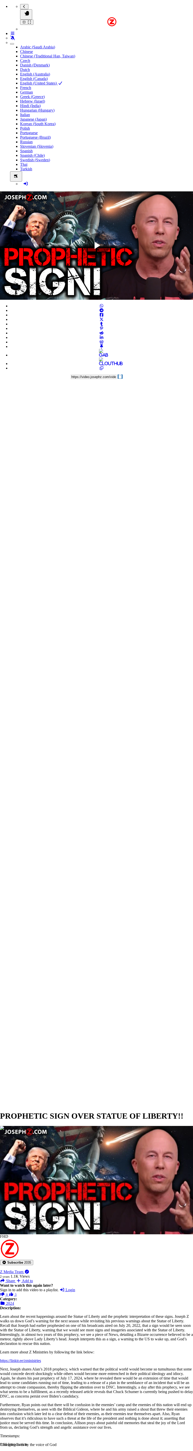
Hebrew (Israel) (32, 101)
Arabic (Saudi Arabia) (37, 47)
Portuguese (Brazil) (35, 137)
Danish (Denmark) (35, 65)
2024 (9, 1303)
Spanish (26, 151)
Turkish (26, 169)
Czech (25, 60)
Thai (23, 164)
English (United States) (39, 83)
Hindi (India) (30, 106)
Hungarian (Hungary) (37, 110)
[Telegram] (101, 310)
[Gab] (101, 355)
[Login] (25, 183)
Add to (27, 1281)
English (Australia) (35, 74)
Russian (26, 142)
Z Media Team (12, 1272)
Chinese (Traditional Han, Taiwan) (47, 56)
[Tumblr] (101, 324)
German (26, 92)
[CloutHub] (101, 363)
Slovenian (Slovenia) (36, 146)
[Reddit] (101, 333)
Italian (25, 115)
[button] (16, 1262)
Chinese (26, 51)
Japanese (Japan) (33, 119)
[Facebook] (101, 315)
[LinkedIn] (101, 337)
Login (70, 1290)
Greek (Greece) (32, 97)
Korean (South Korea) (38, 124)
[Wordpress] (101, 342)
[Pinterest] (101, 328)
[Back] (24, 6)
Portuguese (29, 133)
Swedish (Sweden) (35, 160)
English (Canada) (34, 79)
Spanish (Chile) (32, 155)
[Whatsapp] (101, 306)
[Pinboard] (101, 346)
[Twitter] (101, 319)
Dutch (25, 69)
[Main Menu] (26, 14)
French (25, 88)
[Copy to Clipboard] (101, 368)
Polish (25, 128)
